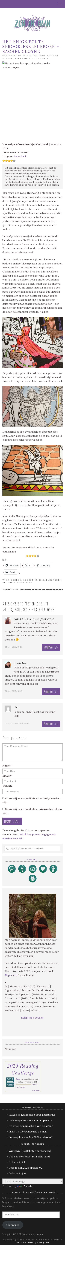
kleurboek (54, 580)
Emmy (50, 56)
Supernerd (11, 975)
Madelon (20, 663)
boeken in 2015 (33, 580)
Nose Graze (43, 1242)
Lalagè (13, 1114)
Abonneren (12, 1224)
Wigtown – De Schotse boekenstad (30, 1150)
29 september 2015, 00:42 (17, 723)
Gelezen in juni (17, 1173)
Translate (29, 1186)
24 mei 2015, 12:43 (13, 691)
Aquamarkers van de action (36, 1125)
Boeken (7, 58)
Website (7, 785)
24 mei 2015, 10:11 (13, 647)
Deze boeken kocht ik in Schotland (29, 1156)
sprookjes (24, 583)
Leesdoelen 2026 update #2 (38, 1114)
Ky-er (12, 1125)
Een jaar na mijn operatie (36, 1120)
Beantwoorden (51, 647)
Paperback (20, 156)
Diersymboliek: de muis (33, 1131)
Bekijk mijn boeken (32, 1017)
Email (7, 775)
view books (36, 1090)
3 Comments (40, 58)
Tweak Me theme (24, 1242)
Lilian (12, 1131)
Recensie (21, 58)
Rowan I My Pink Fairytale (34, 619)
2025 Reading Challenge (23, 1069)
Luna (12, 1137)
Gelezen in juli (17, 1162)
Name (7, 765)
